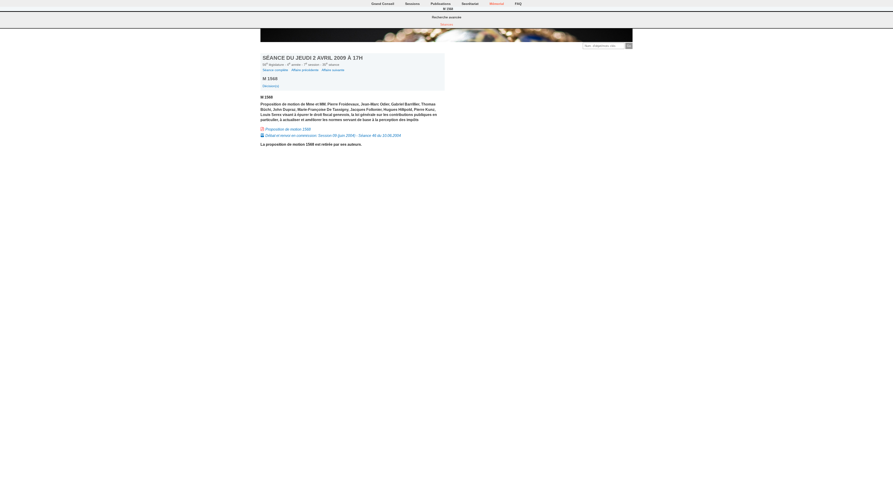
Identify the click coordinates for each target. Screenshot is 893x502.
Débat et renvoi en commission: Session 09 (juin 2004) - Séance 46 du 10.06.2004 (333, 136)
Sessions (412, 4)
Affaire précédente (305, 70)
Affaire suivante (333, 70)
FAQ (518, 4)
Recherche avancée (446, 17)
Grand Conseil (382, 4)
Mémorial (497, 4)
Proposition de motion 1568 (288, 129)
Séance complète (275, 70)
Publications (441, 4)
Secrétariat (470, 4)
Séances (446, 24)
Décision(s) (271, 86)
